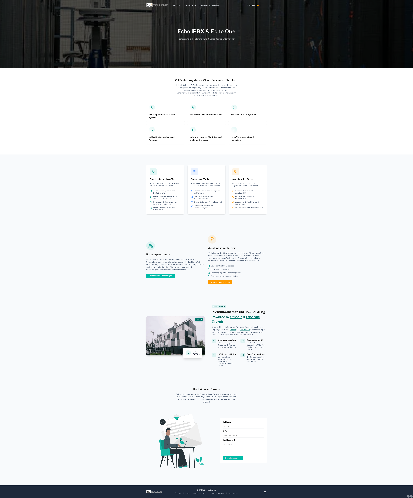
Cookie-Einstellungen (216, 493)
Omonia (236, 317)
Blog (187, 493)
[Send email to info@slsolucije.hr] (265, 491)
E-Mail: (225, 431)
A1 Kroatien (245, 330)
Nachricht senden (232, 458)
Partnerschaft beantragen (160, 276)
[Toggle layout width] (408, 496)
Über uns (178, 493)
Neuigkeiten (191, 5)
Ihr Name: (227, 422)
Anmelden (251, 5)
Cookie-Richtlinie (199, 493)
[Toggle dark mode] (411, 496)
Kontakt (215, 5)
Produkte (177, 5)
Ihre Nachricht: (229, 440)
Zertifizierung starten (220, 282)
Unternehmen (204, 5)
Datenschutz (233, 493)
